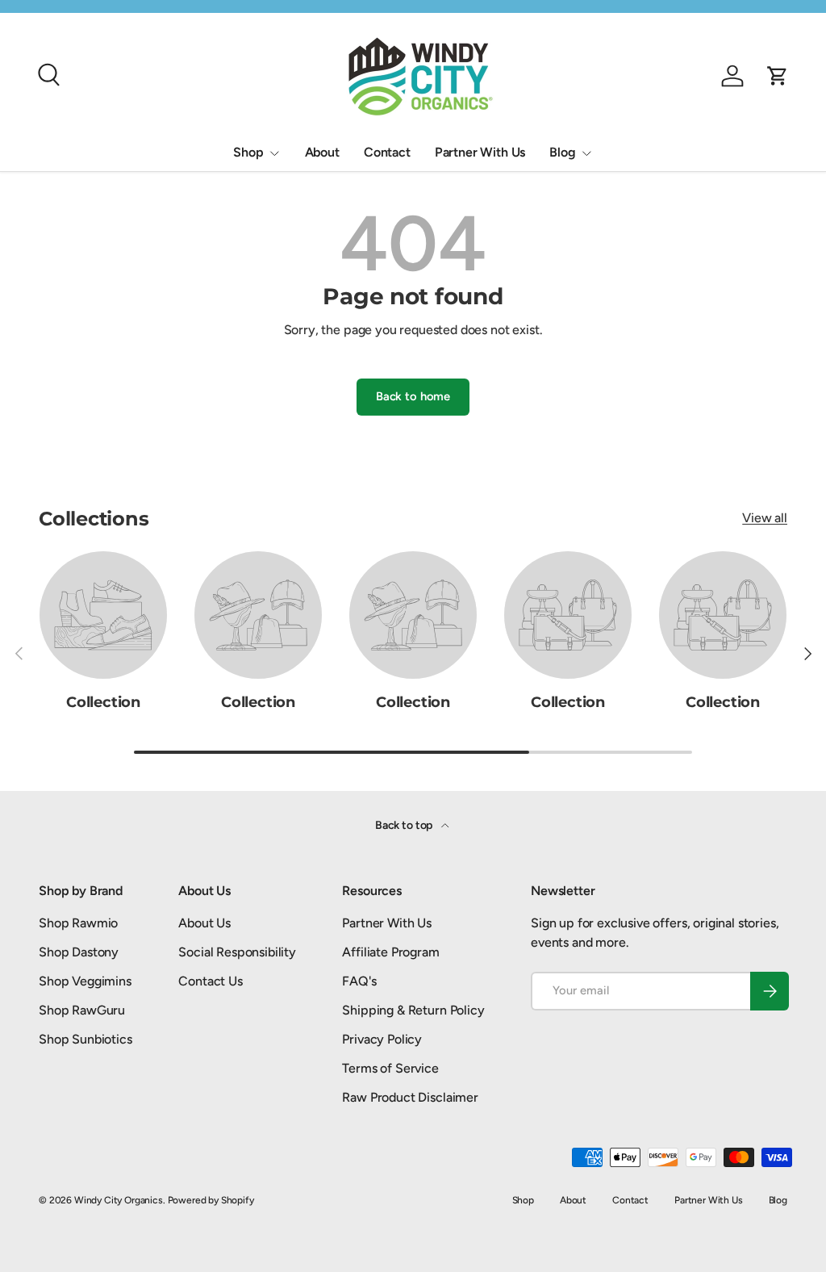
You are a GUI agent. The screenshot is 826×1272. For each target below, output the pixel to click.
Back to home (413, 396)
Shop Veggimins (85, 981)
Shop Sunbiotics (85, 1039)
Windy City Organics (118, 1200)
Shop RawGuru (82, 1010)
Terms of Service (390, 1068)
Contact (387, 152)
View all (764, 517)
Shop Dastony (79, 952)
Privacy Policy (382, 1039)
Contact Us (210, 981)
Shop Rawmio (78, 923)
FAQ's (359, 981)
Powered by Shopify (211, 1200)
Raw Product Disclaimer (410, 1097)
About (322, 152)
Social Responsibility (237, 952)
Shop (523, 1200)
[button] (777, 76)
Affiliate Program (390, 952)
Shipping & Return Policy (413, 1010)
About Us (204, 923)
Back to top (405, 825)
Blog (778, 1200)
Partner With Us (480, 152)
